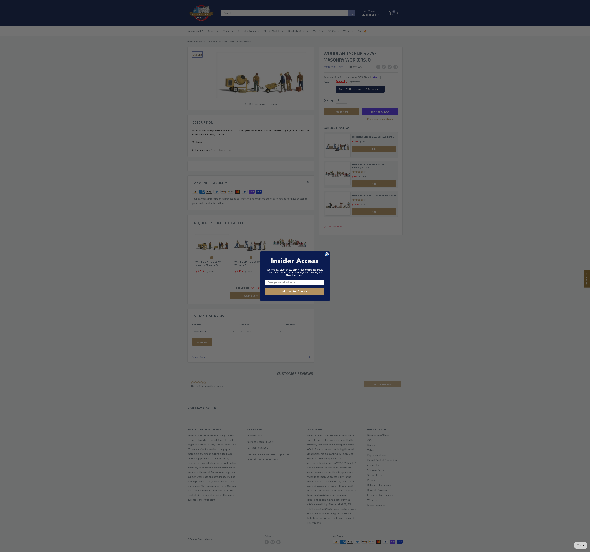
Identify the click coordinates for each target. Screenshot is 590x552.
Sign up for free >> (294, 291)
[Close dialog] (326, 254)
